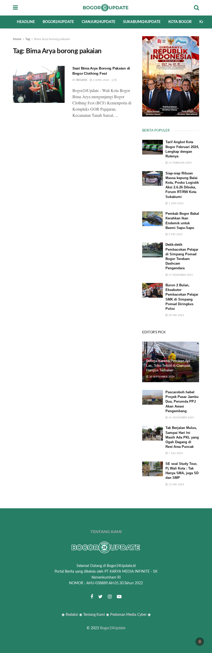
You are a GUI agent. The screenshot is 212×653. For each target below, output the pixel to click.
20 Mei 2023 (176, 315)
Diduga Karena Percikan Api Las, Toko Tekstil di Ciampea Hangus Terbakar (168, 365)
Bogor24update (58, 22)
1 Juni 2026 (176, 203)
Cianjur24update (98, 22)
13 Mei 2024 (176, 484)
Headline (26, 22)
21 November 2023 (181, 417)
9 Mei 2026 (175, 234)
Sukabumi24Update (142, 22)
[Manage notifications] (200, 641)
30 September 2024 (161, 376)
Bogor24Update (112, 628)
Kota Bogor (180, 22)
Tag (27, 39)
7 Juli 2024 (175, 453)
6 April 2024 (100, 80)
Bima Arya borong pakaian (52, 39)
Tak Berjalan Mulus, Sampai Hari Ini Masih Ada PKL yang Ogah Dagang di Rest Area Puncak (182, 437)
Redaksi (81, 80)
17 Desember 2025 (180, 275)
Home (17, 39)
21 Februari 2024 (180, 163)
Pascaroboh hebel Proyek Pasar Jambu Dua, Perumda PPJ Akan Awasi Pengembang (182, 401)
